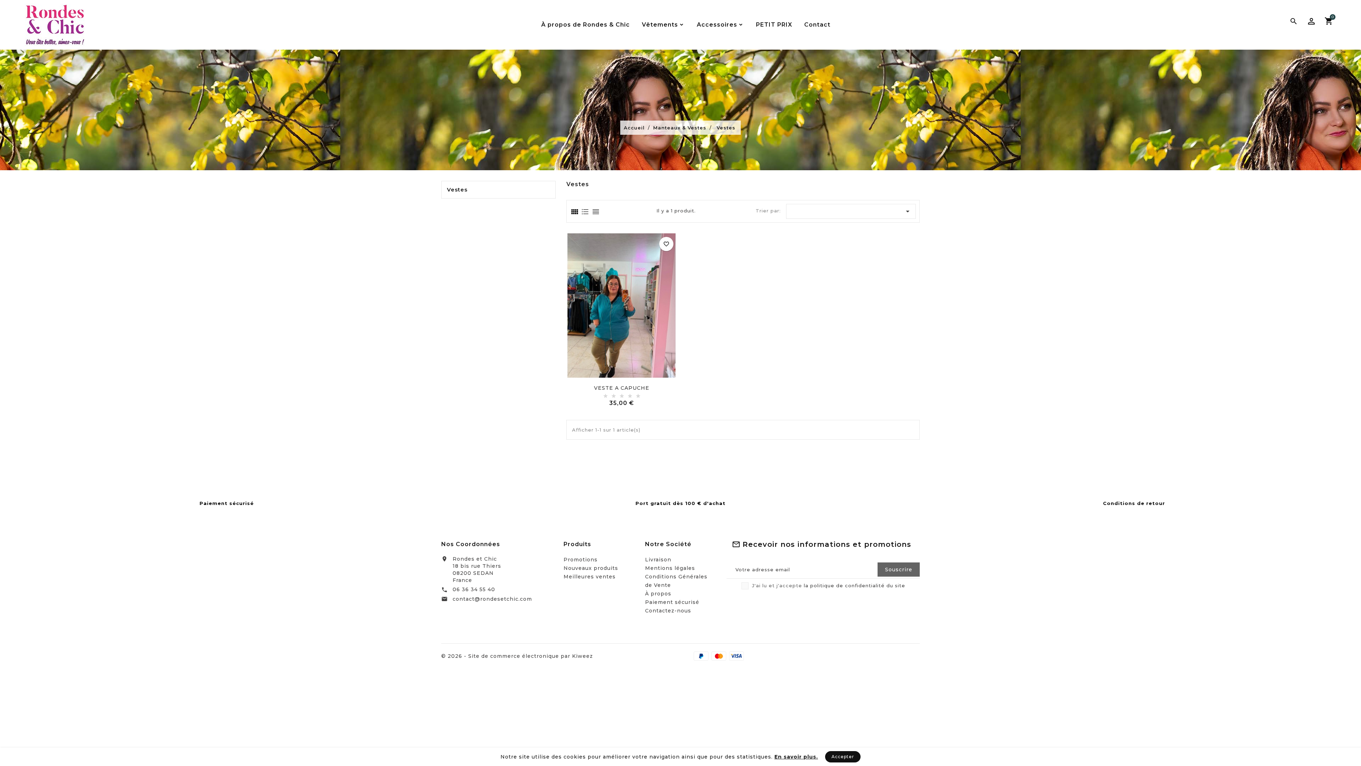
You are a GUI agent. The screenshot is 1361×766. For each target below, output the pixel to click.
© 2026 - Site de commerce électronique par (506, 656)
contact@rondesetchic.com (492, 599)
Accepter (842, 756)
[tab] (574, 211)
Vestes (457, 190)
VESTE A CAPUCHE (621, 388)
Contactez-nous (668, 610)
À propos (658, 593)
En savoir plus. (796, 757)
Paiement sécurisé (672, 602)
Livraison (658, 559)
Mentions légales (670, 568)
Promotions (581, 559)
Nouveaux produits (591, 568)
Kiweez (582, 656)
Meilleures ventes (590, 576)
